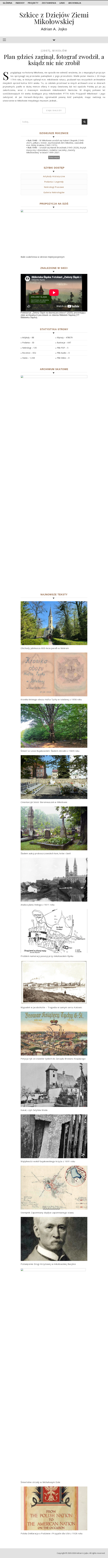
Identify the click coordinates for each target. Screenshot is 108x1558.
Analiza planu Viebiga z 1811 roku (37, 904)
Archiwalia (74, 3)
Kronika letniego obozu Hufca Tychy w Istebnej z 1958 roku (51, 699)
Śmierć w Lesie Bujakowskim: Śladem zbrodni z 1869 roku (50, 750)
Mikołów (59, 50)
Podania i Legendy (54, 181)
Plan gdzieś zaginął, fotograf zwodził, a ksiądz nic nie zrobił (54, 59)
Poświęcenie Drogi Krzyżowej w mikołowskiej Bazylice (48, 1264)
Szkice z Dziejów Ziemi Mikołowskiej (54, 18)
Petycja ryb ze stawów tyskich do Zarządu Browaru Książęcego (53, 1058)
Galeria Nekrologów (53, 192)
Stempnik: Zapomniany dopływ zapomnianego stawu (47, 1212)
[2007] (45, 50)
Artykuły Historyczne (54, 176)
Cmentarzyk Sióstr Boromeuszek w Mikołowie (44, 802)
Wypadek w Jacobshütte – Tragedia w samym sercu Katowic (51, 1007)
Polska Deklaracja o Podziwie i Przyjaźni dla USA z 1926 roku (51, 1533)
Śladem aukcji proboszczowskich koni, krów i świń (46, 853)
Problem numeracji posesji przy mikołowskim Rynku (47, 956)
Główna (7, 3)
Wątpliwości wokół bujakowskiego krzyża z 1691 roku (48, 1161)
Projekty (33, 3)
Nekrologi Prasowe (54, 187)
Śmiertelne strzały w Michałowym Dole (40, 1482)
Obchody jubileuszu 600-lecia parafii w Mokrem (45, 648)
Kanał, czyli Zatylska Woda (34, 1110)
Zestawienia (49, 3)
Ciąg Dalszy (54, 110)
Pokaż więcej (54, 157)
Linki (62, 3)
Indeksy (20, 3)
